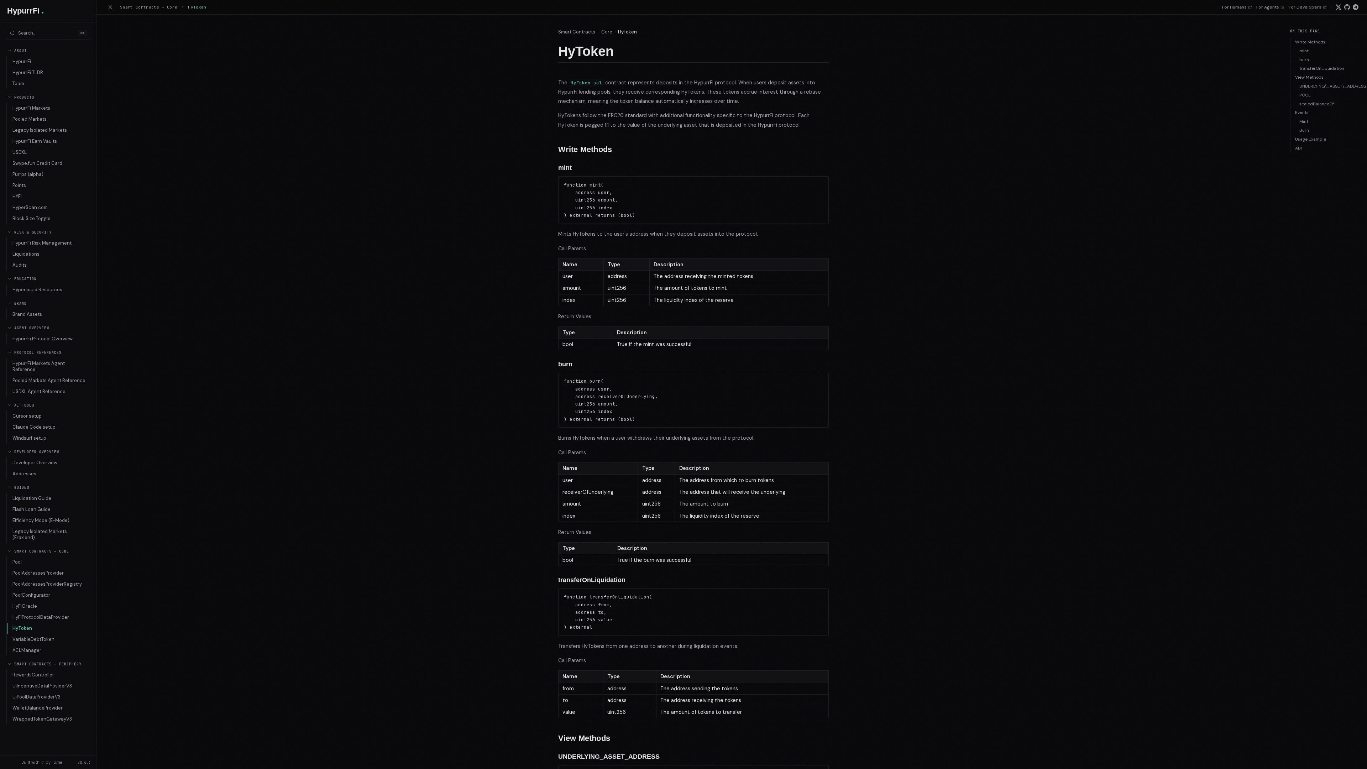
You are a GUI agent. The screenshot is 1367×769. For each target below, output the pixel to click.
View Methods (1309, 77)
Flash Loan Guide (31, 509)
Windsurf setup (29, 438)
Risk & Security (33, 232)
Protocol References (38, 352)
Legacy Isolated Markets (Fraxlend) (39, 534)
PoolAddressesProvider (38, 573)
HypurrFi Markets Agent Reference (38, 366)
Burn (1304, 130)
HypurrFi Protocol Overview (42, 339)
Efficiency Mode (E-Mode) (40, 520)
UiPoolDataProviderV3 (36, 697)
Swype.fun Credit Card (37, 163)
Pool (17, 562)
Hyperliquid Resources (37, 290)
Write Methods (1310, 42)
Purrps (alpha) (27, 174)
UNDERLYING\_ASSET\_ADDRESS (1330, 86)
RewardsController (33, 675)
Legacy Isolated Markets (39, 130)
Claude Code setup (34, 427)
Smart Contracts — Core (41, 551)
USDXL (19, 152)
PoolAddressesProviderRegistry (47, 584)
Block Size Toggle (31, 218)
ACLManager (26, 650)
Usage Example (1310, 139)
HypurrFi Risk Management (42, 243)
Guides (21, 487)
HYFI (17, 196)
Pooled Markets (29, 119)
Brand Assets (27, 314)
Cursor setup (27, 416)
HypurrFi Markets (31, 108)
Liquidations (26, 254)
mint (1304, 51)
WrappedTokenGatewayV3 (42, 719)
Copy (817, 183)
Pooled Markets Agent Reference (48, 380)
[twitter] (1338, 7)
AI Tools (24, 405)
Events (1302, 112)
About (20, 50)
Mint (1303, 121)
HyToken (22, 628)
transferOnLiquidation (1321, 68)
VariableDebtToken (33, 639)
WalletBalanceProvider (37, 708)
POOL (1304, 95)
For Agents (1267, 7)
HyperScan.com (30, 207)
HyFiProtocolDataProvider (40, 617)
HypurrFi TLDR (27, 72)
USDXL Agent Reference (39, 391)
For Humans (1234, 7)
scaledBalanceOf (1316, 104)
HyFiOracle (24, 606)
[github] (1347, 7)
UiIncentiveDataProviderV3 (42, 686)
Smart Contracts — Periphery (48, 664)
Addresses (24, 474)
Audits (19, 265)
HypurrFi (21, 61)
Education (25, 279)
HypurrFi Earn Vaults (34, 141)
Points (19, 185)
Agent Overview (31, 328)
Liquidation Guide (31, 498)
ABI (1298, 148)
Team (18, 83)
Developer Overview (36, 452)
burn (1304, 60)
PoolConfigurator (31, 595)
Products (24, 97)
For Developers (1305, 7)
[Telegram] (1355, 7)
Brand (20, 303)
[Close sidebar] (110, 7)
